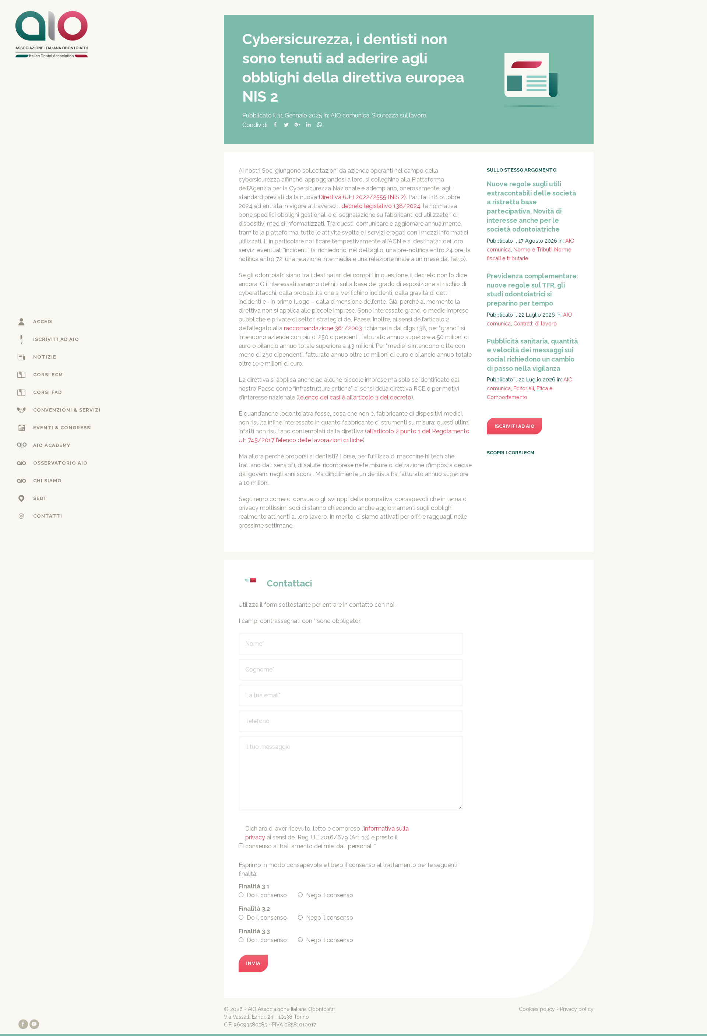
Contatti (47, 516)
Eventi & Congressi (62, 427)
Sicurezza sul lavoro (399, 115)
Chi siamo (47, 480)
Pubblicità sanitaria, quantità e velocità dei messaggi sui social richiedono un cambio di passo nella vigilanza (532, 354)
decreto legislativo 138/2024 (381, 205)
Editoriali (523, 388)
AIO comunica (350, 115)
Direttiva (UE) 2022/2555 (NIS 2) (362, 197)
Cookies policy (537, 1009)
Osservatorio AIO (60, 463)
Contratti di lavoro (535, 323)
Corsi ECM (48, 374)
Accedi (43, 321)
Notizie (44, 357)
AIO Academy (51, 445)
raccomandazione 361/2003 (323, 328)
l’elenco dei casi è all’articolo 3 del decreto (354, 397)
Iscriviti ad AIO (56, 339)
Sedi (39, 498)
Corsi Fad (47, 392)
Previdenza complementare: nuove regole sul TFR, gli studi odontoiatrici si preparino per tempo (532, 289)
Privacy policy (577, 1009)
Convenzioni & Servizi (67, 410)
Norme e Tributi (532, 249)
